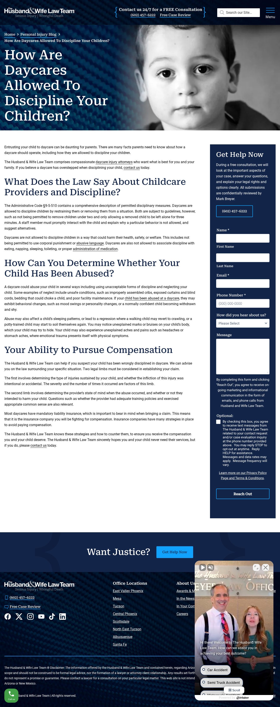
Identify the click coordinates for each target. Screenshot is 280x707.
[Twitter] (19, 616)
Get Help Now (174, 552)
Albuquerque (122, 637)
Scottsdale (121, 621)
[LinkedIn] (62, 616)
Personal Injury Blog (38, 34)
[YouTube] (41, 616)
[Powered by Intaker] (242, 698)
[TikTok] (52, 616)
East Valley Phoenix (128, 591)
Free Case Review (175, 15)
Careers (182, 614)
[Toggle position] (256, 567)
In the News (185, 598)
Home (9, 34)
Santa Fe (120, 644)
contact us (132, 168)
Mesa (117, 598)
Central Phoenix (125, 614)
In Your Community (191, 606)
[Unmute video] (202, 567)
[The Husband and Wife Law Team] (39, 12)
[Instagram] (30, 616)
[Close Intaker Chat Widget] (265, 567)
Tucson (118, 606)
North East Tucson (127, 629)
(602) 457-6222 (143, 15)
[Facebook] (7, 616)
